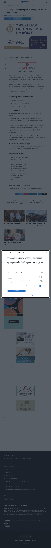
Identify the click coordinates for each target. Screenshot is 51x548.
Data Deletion (18, 295)
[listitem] (25, 270)
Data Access (25, 295)
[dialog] (25, 274)
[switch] (41, 272)
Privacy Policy (32, 295)
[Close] (47, 253)
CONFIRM (16, 290)
